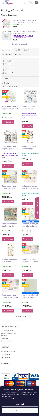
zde (13, 399)
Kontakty (4, 336)
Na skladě (9, 61)
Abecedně (18, 54)
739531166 (7, 354)
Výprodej (9, 73)
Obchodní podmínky (7, 330)
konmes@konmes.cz (10, 351)
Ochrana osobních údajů (8, 333)
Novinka (8, 67)
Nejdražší (25, 50)
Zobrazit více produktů (19, 44)
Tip (7, 70)
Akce (7, 64)
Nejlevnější (17, 50)
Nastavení (20, 404)
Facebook (7, 358)
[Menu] (36, 3)
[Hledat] (25, 3)
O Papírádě (4, 338)
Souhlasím (20, 411)
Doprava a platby (6, 341)
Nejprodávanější (7, 54)
